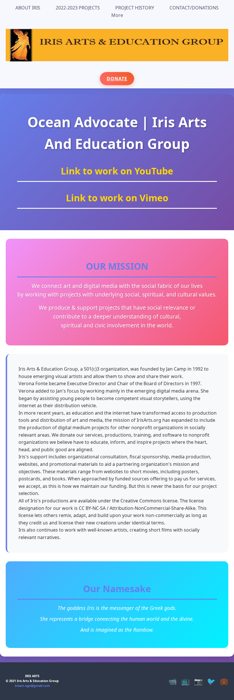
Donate (117, 78)
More (117, 15)
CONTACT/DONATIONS (194, 8)
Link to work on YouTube (117, 171)
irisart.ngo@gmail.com (32, 686)
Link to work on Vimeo (117, 198)
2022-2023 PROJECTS (78, 8)
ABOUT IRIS (27, 8)
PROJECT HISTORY (134, 8)
